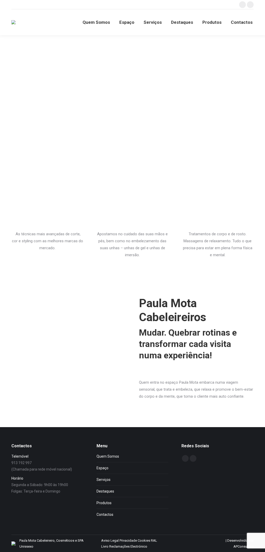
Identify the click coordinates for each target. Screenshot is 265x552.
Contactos (105, 514)
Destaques (105, 491)
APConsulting (243, 546)
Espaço (102, 468)
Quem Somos (108, 456)
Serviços (104, 480)
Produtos (104, 503)
